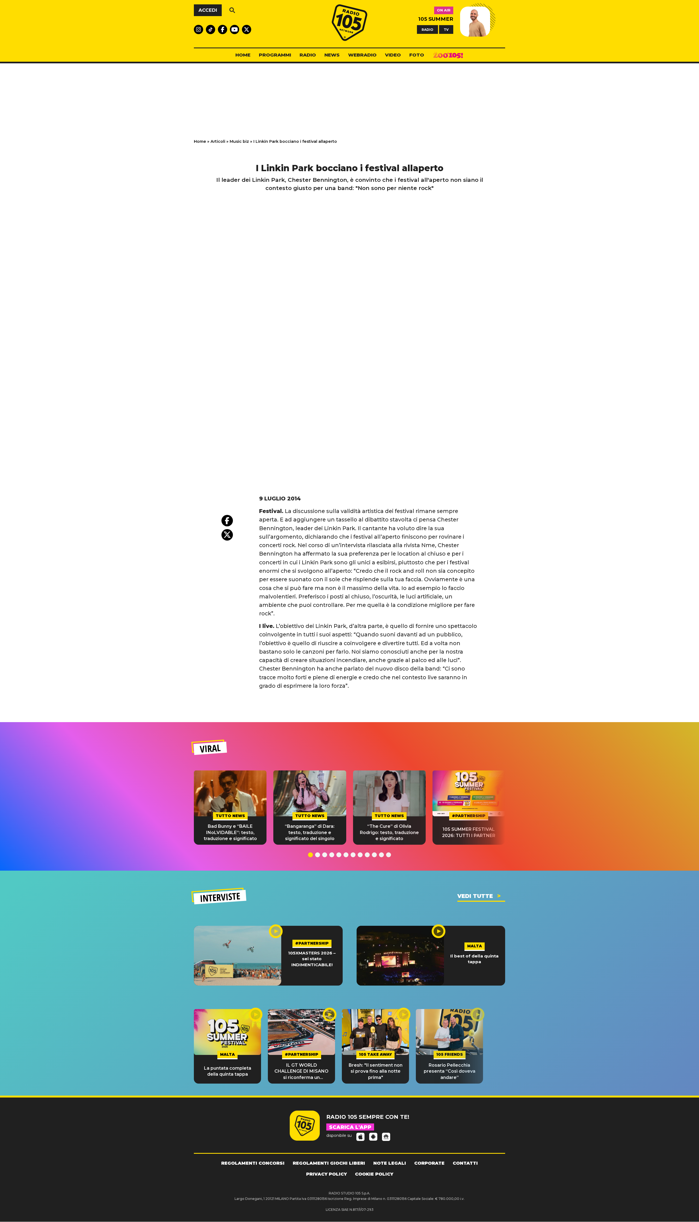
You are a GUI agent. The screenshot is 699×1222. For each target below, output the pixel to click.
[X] (227, 535)
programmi (275, 55)
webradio (362, 55)
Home (200, 141)
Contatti (465, 1163)
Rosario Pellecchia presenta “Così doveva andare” (449, 1071)
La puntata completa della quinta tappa (227, 1071)
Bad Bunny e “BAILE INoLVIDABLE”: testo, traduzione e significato (230, 832)
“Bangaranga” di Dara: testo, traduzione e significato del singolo (309, 832)
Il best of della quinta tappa (474, 958)
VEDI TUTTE (475, 896)
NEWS (332, 55)
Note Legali (389, 1163)
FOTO (416, 55)
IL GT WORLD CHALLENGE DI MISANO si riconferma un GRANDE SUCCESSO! (301, 1072)
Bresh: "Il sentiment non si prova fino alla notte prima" (375, 1071)
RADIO (427, 29)
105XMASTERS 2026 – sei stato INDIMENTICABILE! (312, 958)
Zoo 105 (448, 55)
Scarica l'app (350, 1127)
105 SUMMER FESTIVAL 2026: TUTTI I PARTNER (468, 832)
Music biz (239, 141)
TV (446, 29)
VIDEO (393, 55)
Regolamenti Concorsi (253, 1163)
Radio (308, 55)
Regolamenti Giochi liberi (329, 1163)
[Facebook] (227, 520)
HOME (242, 55)
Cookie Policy (374, 1174)
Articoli (218, 141)
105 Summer (435, 19)
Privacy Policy (326, 1174)
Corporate (429, 1163)
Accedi (208, 10)
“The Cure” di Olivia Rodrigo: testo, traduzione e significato (389, 832)
